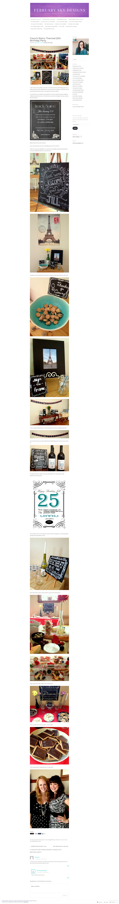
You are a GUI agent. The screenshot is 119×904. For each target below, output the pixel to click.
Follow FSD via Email (77, 115)
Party (47, 839)
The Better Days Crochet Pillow (48, 19)
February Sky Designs (48, 42)
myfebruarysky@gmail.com (78, 143)
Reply (68, 865)
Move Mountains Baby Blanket (51, 26)
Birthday (53, 839)
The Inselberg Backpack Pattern (37, 26)
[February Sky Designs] (59, 10)
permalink (39, 841)
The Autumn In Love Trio (36, 19)
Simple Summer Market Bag (36, 28)
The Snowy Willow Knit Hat (49, 28)
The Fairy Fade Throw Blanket (37, 24)
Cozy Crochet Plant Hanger (62, 21)
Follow (75, 128)
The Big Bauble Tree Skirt (62, 19)
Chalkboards (57, 839)
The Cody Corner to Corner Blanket (48, 21)
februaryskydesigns (42, 870)
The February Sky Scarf (49, 24)
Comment (65, 895)
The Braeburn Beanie (35, 21)
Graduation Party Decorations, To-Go (38, 846)
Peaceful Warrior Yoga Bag (71, 26)
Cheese (61, 839)
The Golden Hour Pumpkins (73, 24)
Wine (31, 841)
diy (63, 839)
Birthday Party (41, 839)
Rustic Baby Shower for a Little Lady (61, 846)
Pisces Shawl (61, 26)
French (66, 839)
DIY (44, 839)
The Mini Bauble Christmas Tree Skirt (75, 19)
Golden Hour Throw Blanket (60, 24)
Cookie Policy (26, 901)
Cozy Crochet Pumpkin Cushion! (75, 21)
